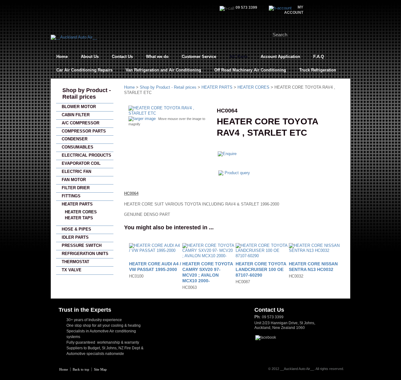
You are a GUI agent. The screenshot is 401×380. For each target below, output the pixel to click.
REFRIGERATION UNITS (85, 253)
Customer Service (199, 56)
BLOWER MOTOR (79, 106)
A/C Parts (238, 56)
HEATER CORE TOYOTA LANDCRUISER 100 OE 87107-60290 (261, 269)
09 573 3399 (273, 317)
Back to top (81, 369)
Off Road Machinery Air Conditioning (250, 70)
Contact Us (122, 56)
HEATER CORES (81, 212)
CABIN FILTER (76, 114)
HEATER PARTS (77, 204)
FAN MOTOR (74, 179)
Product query (237, 172)
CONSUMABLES (77, 147)
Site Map (100, 369)
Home (62, 56)
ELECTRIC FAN (76, 171)
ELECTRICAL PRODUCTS (86, 155)
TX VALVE (71, 270)
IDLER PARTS (75, 237)
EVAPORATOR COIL (81, 163)
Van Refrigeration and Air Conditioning (163, 70)
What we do (157, 56)
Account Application (280, 56)
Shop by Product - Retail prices (86, 93)
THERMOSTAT (75, 261)
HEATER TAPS (79, 218)
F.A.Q (318, 56)
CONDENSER (74, 139)
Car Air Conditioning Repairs (84, 70)
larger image (144, 118)
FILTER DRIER (76, 187)
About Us (90, 56)
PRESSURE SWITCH (82, 245)
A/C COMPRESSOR (80, 123)
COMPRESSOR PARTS (84, 131)
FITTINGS (71, 196)
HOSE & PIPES (76, 229)
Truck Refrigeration (317, 70)
